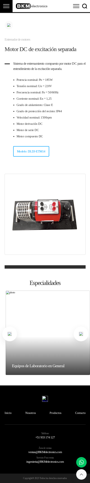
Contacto (80, 413)
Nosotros (30, 413)
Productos (55, 413)
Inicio (8, 413)
